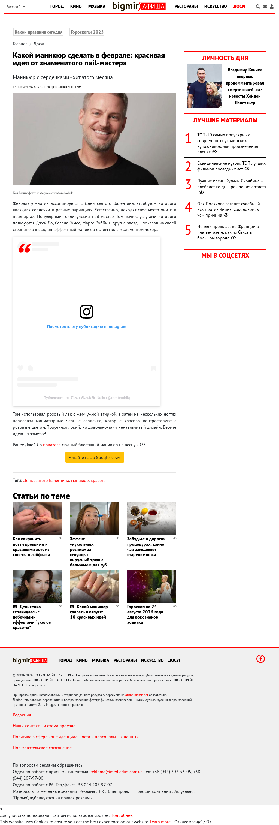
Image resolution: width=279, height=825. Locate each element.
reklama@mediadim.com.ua (116, 771)
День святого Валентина (46, 480)
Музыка (96, 6)
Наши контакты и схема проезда (44, 725)
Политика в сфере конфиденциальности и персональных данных (75, 736)
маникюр (80, 480)
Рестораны (186, 6)
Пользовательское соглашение (42, 747)
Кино (76, 6)
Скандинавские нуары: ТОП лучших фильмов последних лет (231, 166)
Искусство (215, 6)
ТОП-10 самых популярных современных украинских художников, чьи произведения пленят (227, 143)
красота (98, 480)
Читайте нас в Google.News (95, 457)
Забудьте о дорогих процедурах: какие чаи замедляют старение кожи (146, 546)
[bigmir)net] (126, 6)
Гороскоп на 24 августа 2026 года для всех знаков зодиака (145, 614)
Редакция (22, 715)
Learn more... (161, 821)
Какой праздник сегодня (38, 32)
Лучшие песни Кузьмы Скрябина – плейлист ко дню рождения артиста (231, 183)
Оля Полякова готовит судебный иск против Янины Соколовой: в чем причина (228, 209)
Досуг (239, 6)
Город (57, 6)
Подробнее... (122, 815)
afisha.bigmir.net (136, 695)
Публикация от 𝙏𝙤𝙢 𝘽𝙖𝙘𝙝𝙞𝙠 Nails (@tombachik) (86, 397)
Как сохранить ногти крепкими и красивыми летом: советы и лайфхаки (31, 546)
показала (52, 444)
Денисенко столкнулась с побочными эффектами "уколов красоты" (32, 617)
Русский (13, 6)
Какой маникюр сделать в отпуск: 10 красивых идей (89, 612)
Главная (20, 43)
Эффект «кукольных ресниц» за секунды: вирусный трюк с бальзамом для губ (88, 552)
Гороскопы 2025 (87, 32)
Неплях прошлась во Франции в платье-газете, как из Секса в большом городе (228, 232)
